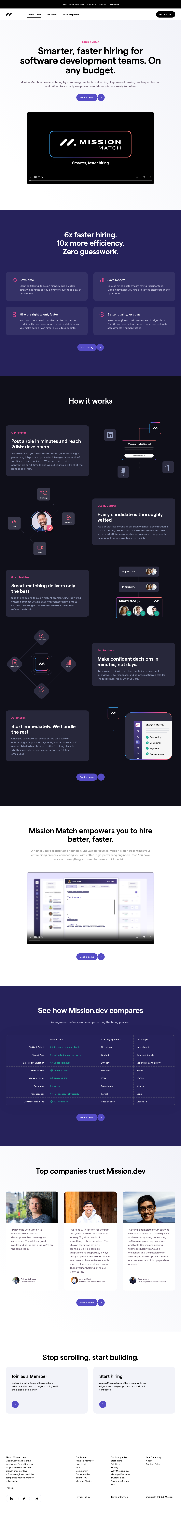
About (149, 1460)
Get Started (165, 14)
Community (82, 1470)
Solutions (115, 1463)
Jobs (78, 1467)
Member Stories (84, 1480)
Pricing (114, 1467)
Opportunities (83, 1474)
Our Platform (34, 14)
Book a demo (87, 97)
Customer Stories (120, 1480)
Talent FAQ (81, 1477)
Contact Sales (153, 1463)
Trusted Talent (118, 1477)
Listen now (113, 4)
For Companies (71, 14)
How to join (81, 1463)
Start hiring (87, 347)
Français (10, 1487)
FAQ (113, 1484)
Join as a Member (84, 1460)
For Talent (52, 14)
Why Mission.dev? (120, 1470)
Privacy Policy (83, 1496)
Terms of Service (119, 1496)
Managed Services (120, 1474)
